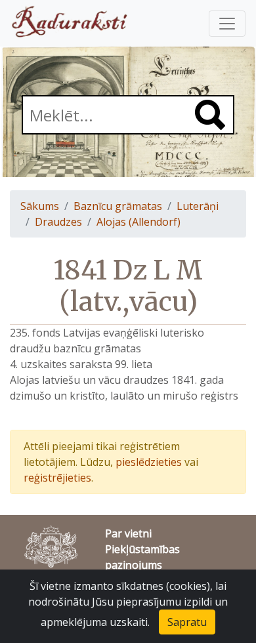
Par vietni (128, 533)
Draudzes (58, 222)
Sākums (39, 206)
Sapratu (187, 622)
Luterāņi (198, 206)
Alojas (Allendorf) (138, 222)
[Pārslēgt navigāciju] (227, 23)
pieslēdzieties (149, 462)
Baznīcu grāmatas (118, 206)
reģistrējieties (57, 477)
